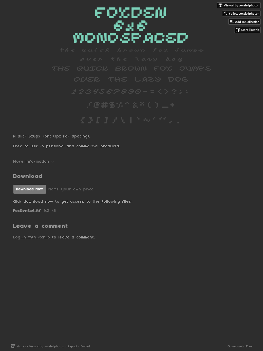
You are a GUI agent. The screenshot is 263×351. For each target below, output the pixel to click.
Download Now (29, 189)
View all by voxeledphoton (46, 346)
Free (249, 346)
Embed (85, 346)
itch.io (21, 346)
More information (31, 162)
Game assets (236, 346)
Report (72, 346)
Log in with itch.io (31, 237)
